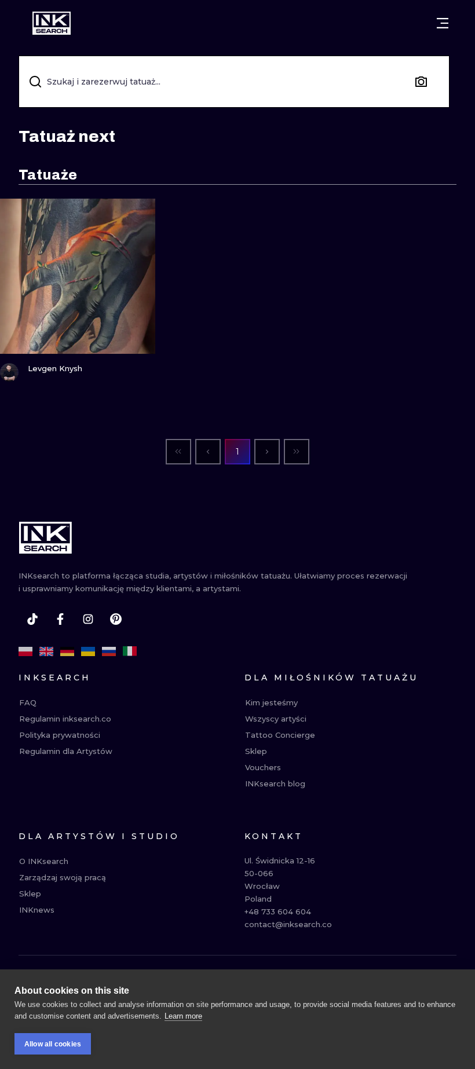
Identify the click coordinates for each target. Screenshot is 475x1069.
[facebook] (60, 619)
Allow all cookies (52, 1044)
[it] (130, 651)
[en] (46, 651)
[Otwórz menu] (442, 23)
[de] (67, 651)
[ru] (109, 651)
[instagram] (88, 619)
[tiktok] (32, 619)
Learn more (183, 1016)
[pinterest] (116, 619)
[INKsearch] (51, 23)
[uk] (88, 651)
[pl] (25, 651)
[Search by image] (421, 81)
